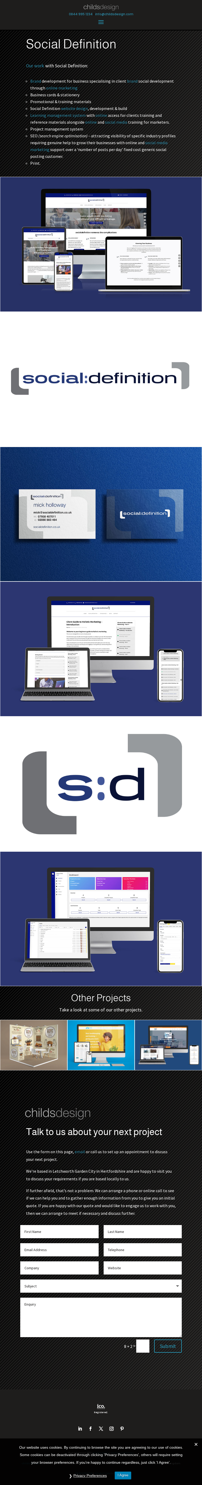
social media (116, 122)
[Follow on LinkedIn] (80, 1428)
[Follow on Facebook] (90, 1428)
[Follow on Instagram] (111, 1428)
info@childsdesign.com (114, 14)
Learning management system (58, 115)
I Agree (123, 1475)
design (82, 108)
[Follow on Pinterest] (122, 1428)
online (52, 88)
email (80, 1151)
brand (132, 81)
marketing (68, 88)
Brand (35, 81)
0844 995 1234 (81, 14)
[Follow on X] (101, 1428)
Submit (168, 1346)
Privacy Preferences (90, 1475)
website (68, 108)
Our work (35, 66)
